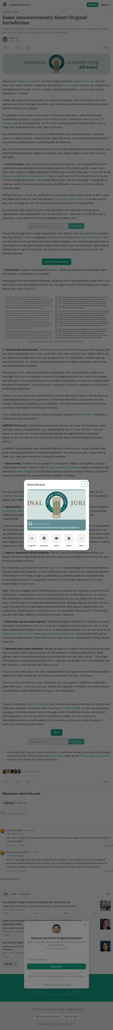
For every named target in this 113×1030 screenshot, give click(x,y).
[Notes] (69, 538)
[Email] (56, 538)
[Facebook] (44, 538)
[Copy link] (31, 538)
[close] (84, 484)
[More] (81, 538)
